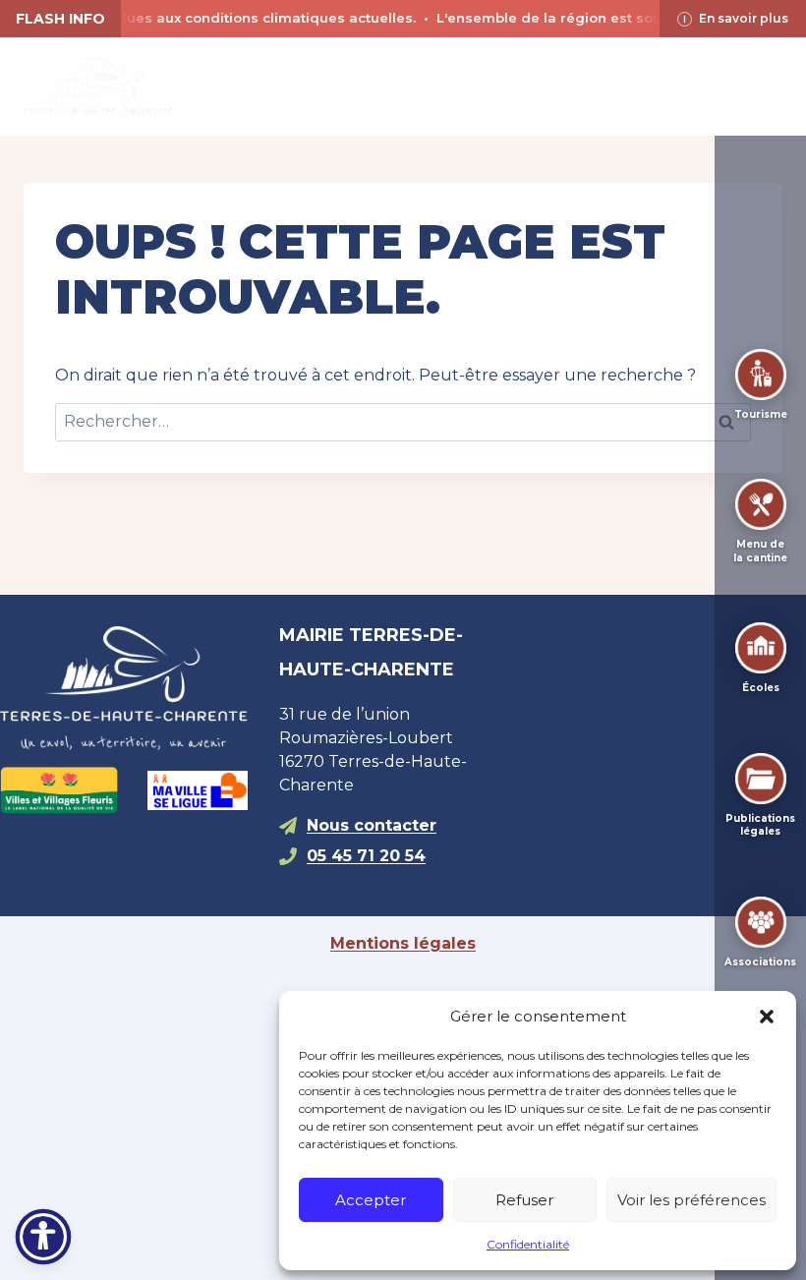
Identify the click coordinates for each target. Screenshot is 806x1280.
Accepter (370, 1200)
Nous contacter (371, 825)
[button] (767, 1016)
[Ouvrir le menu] (764, 86)
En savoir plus (743, 18)
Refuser (524, 1200)
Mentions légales (403, 943)
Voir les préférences (691, 1200)
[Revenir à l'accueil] (124, 688)
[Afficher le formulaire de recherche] (403, 86)
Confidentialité (528, 1244)
